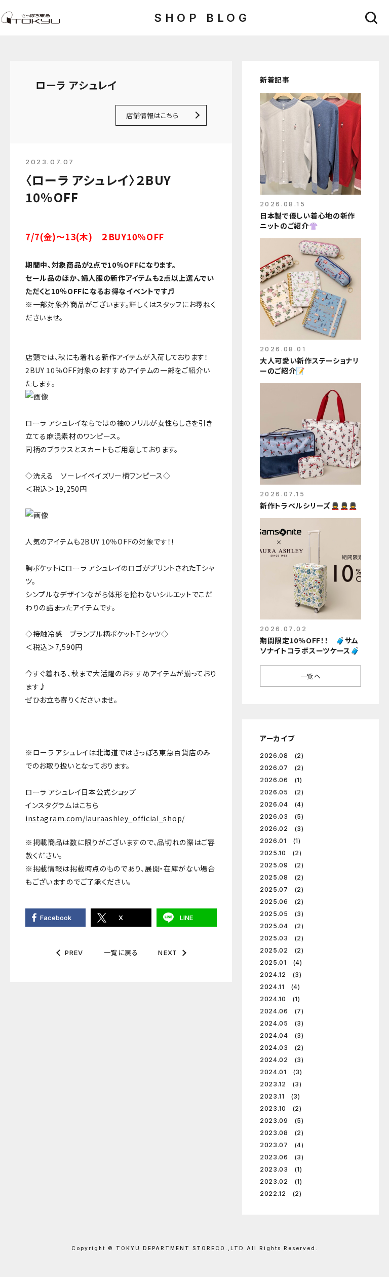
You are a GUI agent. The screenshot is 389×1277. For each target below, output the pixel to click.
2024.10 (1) (280, 999)
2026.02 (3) (282, 828)
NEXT (167, 953)
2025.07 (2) (282, 889)
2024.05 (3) (282, 1023)
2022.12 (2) (281, 1193)
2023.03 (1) (281, 1169)
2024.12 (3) (281, 974)
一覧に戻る (121, 952)
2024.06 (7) (282, 1011)
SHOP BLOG (202, 17)
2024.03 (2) (282, 1047)
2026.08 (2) (282, 755)
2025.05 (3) (282, 914)
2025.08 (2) (282, 877)
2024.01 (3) (281, 1072)
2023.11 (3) (280, 1096)
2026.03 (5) (282, 816)
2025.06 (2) (282, 901)
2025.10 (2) (281, 853)
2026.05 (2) (282, 792)
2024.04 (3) (282, 1035)
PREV (74, 953)
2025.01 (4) (281, 962)
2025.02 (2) (282, 950)
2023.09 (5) (282, 1120)
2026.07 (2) (282, 768)
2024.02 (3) (282, 1060)
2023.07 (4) (282, 1145)
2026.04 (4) (282, 804)
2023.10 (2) (281, 1108)
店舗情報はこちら (152, 115)
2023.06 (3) (282, 1157)
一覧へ (310, 676)
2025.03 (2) (282, 938)
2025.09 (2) (282, 865)
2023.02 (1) (281, 1181)
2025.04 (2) (282, 926)
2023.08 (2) (282, 1133)
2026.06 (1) (281, 780)
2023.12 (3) (281, 1084)
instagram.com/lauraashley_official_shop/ (105, 818)
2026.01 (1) (280, 841)
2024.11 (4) (280, 987)
